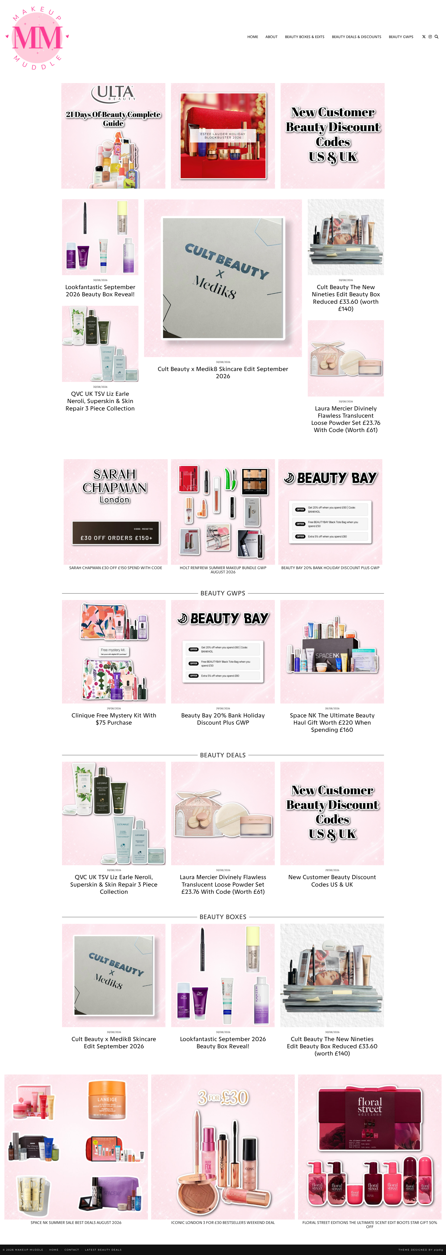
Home (252, 37)
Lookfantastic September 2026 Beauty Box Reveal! (100, 291)
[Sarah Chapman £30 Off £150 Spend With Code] (116, 512)
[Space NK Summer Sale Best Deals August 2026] (76, 1147)
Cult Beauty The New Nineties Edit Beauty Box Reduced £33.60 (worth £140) (346, 298)
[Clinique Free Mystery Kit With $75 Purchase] (114, 651)
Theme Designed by (421, 1249)
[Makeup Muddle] (37, 37)
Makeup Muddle (29, 1249)
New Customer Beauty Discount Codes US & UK (332, 881)
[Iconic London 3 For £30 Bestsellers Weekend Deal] (223, 1147)
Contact (72, 1249)
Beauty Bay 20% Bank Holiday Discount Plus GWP (223, 719)
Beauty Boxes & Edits (305, 37)
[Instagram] (430, 36)
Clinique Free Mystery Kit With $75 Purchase (114, 719)
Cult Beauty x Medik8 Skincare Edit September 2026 (223, 372)
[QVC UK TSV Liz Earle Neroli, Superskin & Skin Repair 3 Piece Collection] (100, 344)
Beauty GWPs (401, 37)
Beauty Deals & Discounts (356, 37)
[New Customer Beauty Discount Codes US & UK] (332, 813)
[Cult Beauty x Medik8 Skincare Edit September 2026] (223, 278)
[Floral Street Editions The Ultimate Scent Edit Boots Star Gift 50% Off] (370, 1147)
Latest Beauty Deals (103, 1249)
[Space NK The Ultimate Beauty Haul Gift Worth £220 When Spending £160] (332, 651)
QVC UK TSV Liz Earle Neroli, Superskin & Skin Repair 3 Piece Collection (100, 401)
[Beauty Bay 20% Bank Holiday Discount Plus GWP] (330, 512)
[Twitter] (424, 36)
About (272, 37)
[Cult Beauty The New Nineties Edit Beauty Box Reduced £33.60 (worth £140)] (346, 237)
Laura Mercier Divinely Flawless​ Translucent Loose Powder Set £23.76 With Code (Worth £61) (345, 419)
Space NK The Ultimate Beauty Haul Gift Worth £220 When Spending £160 (332, 722)
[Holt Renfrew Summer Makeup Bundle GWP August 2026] (223, 512)
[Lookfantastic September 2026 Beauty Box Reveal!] (100, 237)
